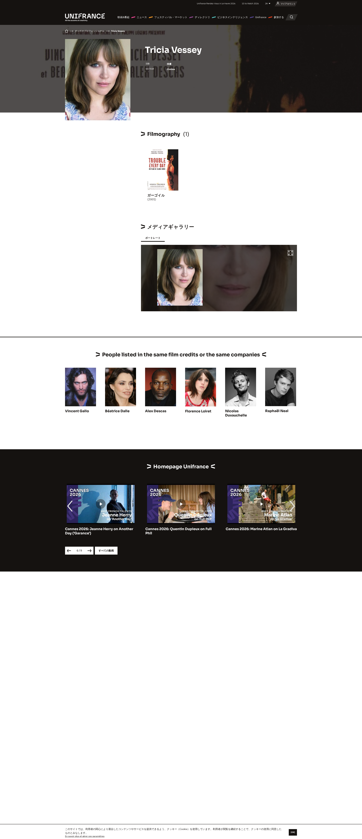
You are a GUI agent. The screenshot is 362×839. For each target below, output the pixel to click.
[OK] (293, 832)
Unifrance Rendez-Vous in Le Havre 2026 (216, 3)
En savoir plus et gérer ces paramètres (84, 836)
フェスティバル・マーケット (170, 17)
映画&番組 (123, 17)
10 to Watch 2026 (250, 3)
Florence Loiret (198, 411)
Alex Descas (155, 411)
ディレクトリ (202, 17)
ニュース (142, 17)
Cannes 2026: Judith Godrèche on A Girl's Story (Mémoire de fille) (257, 531)
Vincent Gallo (77, 411)
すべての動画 (106, 550)
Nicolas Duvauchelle (236, 413)
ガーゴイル (156, 195)
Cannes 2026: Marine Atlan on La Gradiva (180, 529)
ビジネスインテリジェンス (232, 17)
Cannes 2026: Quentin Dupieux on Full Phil (98, 531)
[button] (290, 253)
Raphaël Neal (276, 411)
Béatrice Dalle (117, 411)
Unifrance (260, 17)
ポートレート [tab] (152, 237)
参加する (279, 17)
